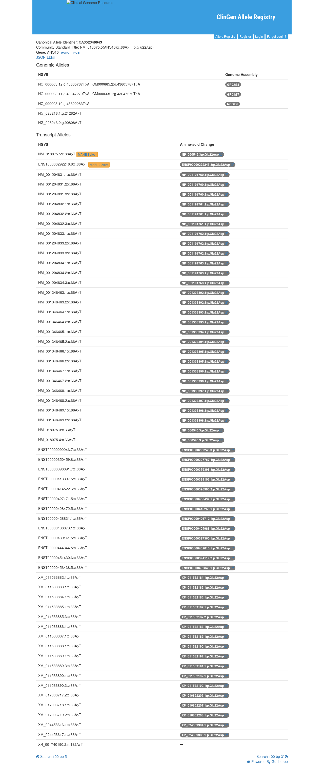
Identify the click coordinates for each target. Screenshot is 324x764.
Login (259, 36)
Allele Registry (225, 36)
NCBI (76, 52)
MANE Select (87, 154)
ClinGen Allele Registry (246, 17)
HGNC (65, 52)
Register (245, 36)
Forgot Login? (276, 36)
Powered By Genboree (269, 761)
